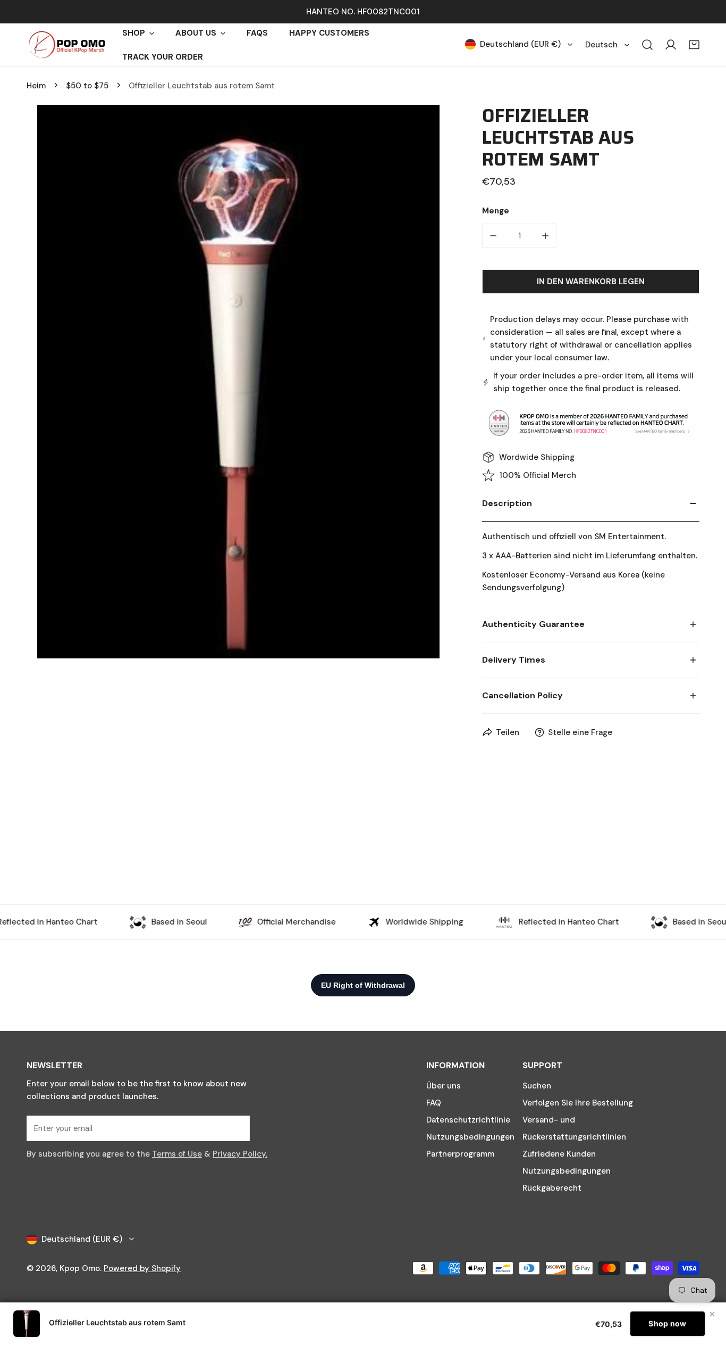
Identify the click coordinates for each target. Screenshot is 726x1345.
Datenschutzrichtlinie (468, 1120)
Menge (495, 210)
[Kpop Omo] (66, 45)
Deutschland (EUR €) (520, 44)
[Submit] (236, 1128)
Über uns (443, 1085)
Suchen (536, 1085)
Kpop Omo (80, 1268)
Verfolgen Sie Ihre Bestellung (577, 1103)
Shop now (667, 1323)
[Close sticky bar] (712, 1314)
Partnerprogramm (460, 1154)
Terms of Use (177, 1154)
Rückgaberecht (551, 1188)
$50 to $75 (87, 85)
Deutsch (601, 44)
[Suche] (647, 44)
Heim (36, 85)
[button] (694, 44)
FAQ (433, 1103)
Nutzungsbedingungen (470, 1137)
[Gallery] (238, 381)
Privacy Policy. (240, 1154)
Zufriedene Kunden (559, 1154)
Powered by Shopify (142, 1268)
